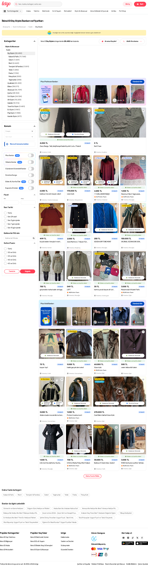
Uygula (27, 271)
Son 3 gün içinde (14, 220)
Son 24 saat (12, 217)
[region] (92, 94)
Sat (141, 4)
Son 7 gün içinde (14, 224)
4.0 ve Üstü (12, 260)
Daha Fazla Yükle (92, 476)
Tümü (10, 213)
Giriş (127, 4)
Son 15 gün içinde (14, 228)
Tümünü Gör (137, 82)
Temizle (12, 271)
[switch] (31, 155)
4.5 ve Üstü (12, 263)
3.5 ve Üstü (12, 256)
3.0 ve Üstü (12, 252)
